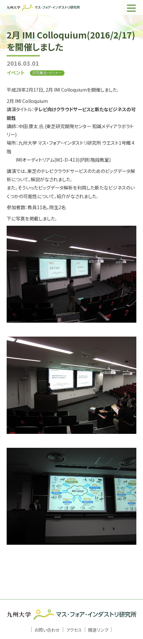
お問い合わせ (47, 629)
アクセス (74, 629)
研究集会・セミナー (47, 72)
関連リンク (98, 629)
